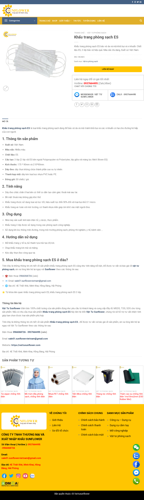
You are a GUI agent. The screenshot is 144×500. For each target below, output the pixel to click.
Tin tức (77, 21)
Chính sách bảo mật (92, 434)
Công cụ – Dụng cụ (120, 419)
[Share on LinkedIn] (97, 104)
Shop (54, 21)
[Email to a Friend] (87, 104)
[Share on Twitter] (81, 104)
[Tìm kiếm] (141, 20)
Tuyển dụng (89, 21)
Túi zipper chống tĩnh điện (10, 395)
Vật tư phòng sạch (96, 33)
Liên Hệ (101, 21)
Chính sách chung (90, 413)
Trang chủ (44, 21)
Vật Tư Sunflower (11, 308)
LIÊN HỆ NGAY (108, 69)
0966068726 (25, 276)
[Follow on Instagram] (135, 2)
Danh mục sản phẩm (120, 413)
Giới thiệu (64, 21)
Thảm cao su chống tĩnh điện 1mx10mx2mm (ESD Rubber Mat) (131, 396)
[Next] (142, 384)
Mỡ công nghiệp (119, 430)
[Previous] (2, 384)
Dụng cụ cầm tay (119, 425)
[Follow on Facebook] (132, 2)
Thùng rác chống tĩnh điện (106, 395)
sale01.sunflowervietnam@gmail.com (33, 281)
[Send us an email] (140, 2)
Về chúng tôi (58, 413)
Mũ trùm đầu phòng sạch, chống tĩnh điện (35, 395)
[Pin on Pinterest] (92, 104)
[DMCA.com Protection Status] (9, 483)
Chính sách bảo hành (93, 419)
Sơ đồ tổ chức (60, 430)
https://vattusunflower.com (25, 345)
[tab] (5, 121)
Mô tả (5, 121)
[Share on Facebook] (76, 104)
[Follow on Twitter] (138, 2)
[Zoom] (6, 88)
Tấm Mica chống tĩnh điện (82, 395)
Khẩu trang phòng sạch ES (57, 312)
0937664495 (91, 83)
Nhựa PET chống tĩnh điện (58, 395)
